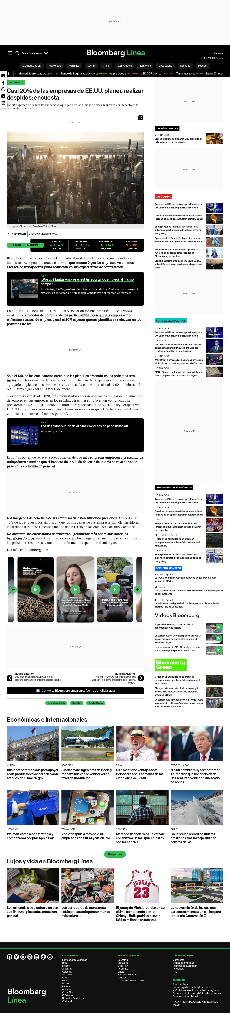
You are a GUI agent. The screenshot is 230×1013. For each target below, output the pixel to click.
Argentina (67, 968)
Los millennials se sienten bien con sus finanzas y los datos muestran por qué (32, 912)
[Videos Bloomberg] (189, 616)
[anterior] (9, 678)
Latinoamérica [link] (125, 65)
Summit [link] (91, 65)
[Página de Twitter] (16, 957)
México (66, 965)
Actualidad (123, 968)
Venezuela (67, 974)
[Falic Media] (203, 58)
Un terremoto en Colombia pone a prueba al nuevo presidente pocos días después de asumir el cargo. (178, 639)
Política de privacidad (183, 962)
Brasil (65, 962)
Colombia (67, 971)
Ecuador (66, 983)
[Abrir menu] (10, 53)
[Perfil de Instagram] (29, 957)
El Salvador (68, 995)
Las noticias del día (56, 703)
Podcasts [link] (203, 65)
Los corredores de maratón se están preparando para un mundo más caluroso (85, 912)
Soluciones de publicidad (185, 996)
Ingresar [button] (218, 53)
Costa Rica (67, 992)
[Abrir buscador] (17, 53)
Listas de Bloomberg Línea (131, 980)
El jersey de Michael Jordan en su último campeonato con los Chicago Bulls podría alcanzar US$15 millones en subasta (140, 914)
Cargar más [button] (115, 854)
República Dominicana (73, 998)
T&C (175, 971)
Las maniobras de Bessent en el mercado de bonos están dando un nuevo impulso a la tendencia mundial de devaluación (178, 348)
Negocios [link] (185, 65)
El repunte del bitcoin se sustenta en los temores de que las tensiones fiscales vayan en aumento (178, 527)
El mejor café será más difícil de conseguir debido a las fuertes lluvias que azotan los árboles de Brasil (177, 692)
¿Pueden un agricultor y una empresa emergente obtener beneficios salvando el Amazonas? (177, 542)
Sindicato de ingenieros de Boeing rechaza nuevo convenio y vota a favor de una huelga (86, 774)
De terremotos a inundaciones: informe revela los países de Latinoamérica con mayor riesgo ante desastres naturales (179, 703)
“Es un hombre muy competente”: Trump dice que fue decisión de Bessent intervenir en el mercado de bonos (196, 776)
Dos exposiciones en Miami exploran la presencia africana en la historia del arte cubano (38, 678)
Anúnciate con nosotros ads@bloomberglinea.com (198, 990)
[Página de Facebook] (9, 957)
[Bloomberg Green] (189, 664)
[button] (140, 117)
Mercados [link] (74, 65)
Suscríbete (178, 960)
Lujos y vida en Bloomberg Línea (50, 861)
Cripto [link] (106, 65)
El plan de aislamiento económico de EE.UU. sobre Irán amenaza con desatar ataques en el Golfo (179, 264)
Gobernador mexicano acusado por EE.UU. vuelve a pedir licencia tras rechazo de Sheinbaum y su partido (177, 253)
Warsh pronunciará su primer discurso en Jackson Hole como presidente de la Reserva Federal (114, 679)
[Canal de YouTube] (23, 957)
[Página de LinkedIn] (36, 957)
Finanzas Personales (128, 974)
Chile (64, 977)
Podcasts (122, 977)
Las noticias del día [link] (31, 65)
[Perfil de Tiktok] (43, 957)
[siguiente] (141, 678)
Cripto (121, 971)
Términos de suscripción (185, 965)
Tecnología (178, 968)
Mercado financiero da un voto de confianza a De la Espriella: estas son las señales (140, 838)
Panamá (66, 986)
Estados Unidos (96, 703)
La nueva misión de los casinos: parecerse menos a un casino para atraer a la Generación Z (196, 912)
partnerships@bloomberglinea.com (190, 987)
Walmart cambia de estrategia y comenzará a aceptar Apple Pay (30, 836)
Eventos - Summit (181, 984)
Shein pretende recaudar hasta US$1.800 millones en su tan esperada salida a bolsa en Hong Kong (178, 230)
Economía (16, 82)
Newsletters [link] (55, 65)
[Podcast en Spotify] (50, 957)
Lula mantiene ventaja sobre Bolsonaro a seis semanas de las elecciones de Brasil (139, 774)
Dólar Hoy (123, 965)
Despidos (76, 703)
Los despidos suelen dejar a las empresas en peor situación (84, 426)
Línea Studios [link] (165, 65)
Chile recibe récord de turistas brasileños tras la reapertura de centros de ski (194, 838)
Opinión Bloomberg (168, 568)
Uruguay (66, 989)
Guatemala (67, 1001)
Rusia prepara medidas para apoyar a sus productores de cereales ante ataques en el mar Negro (33, 774)
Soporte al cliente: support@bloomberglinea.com (197, 993)
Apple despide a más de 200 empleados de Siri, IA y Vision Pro (85, 836)
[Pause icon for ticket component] (9, 74)
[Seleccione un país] (46, 53)
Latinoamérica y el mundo (74, 960)
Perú (64, 980)
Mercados (123, 962)
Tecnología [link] (145, 65)
